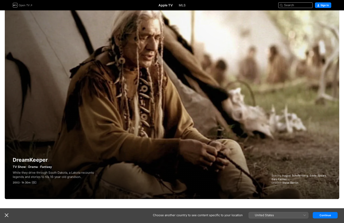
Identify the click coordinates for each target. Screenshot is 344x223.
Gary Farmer (279, 179)
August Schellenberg (295, 175)
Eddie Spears (318, 175)
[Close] (6, 215)
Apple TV (165, 5)
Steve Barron (290, 182)
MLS (182, 5)
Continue (325, 215)
